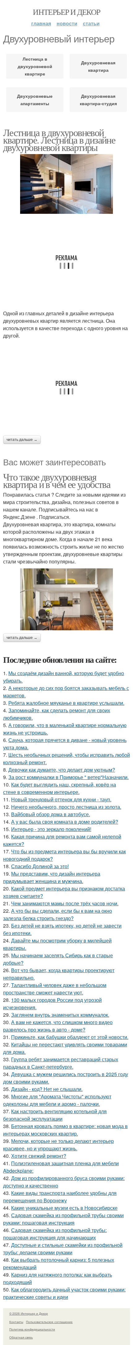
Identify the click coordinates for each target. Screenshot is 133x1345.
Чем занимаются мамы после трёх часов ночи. (64, 903)
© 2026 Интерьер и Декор (28, 1313)
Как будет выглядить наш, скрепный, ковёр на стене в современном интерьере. (59, 788)
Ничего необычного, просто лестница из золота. (66, 806)
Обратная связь (21, 1337)
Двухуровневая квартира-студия (98, 99)
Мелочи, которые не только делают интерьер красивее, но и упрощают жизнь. (58, 1144)
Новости (67, 23)
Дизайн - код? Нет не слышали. (47, 1089)
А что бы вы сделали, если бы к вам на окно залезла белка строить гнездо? (57, 914)
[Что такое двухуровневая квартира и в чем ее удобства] (66, 599)
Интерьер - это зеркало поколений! (51, 829)
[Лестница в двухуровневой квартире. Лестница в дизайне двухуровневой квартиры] (66, 184)
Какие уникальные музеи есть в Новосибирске (64, 1207)
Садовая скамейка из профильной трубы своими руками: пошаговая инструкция (63, 1219)
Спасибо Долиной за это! (40, 866)
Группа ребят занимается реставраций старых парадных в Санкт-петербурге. (60, 1063)
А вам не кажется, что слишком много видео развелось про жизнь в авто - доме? (58, 1026)
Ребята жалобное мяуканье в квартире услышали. (66, 702)
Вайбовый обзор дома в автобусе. (50, 814)
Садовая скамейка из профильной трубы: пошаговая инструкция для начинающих (55, 1233)
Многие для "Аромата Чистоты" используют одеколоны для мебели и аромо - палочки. (57, 1100)
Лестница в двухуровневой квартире (35, 66)
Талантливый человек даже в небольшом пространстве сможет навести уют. (54, 988)
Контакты (16, 1322)
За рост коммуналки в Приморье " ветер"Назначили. (68, 777)
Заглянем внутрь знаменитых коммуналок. (60, 1014)
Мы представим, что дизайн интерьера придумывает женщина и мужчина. (51, 877)
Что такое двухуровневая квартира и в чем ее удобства (56, 480)
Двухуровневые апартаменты (35, 99)
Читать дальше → (21, 440)
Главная (41, 23)
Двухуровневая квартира (98, 66)
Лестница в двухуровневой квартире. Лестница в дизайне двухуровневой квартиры (59, 140)
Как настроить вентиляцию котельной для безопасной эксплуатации (55, 1115)
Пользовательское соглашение (49, 1322)
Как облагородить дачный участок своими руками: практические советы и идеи (64, 1293)
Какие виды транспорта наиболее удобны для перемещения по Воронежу (60, 1196)
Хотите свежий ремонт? (38, 1155)
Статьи (91, 23)
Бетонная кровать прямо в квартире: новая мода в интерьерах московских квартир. (65, 1130)
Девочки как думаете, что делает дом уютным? (61, 769)
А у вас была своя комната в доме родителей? (64, 821)
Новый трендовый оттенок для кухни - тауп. (61, 799)
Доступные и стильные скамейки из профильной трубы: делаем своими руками (62, 1248)
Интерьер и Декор (66, 11)
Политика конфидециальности (32, 1329)
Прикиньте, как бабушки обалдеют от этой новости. (69, 1037)
